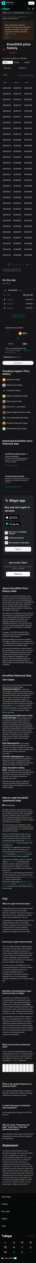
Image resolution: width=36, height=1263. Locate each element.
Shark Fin (14, 843)
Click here (13, 34)
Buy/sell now (18, 363)
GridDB (15, 706)
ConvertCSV (14, 1060)
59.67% (8, 13)
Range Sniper (12, 861)
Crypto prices (11, 17)
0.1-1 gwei (25, 13)
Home (4, 17)
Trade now (18, 574)
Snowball (5, 843)
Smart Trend (28, 840)
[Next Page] (31, 264)
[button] (18, 1197)
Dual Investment (21, 854)
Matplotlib (7, 710)
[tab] (18, 1197)
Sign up (7, 37)
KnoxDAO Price (22, 17)
